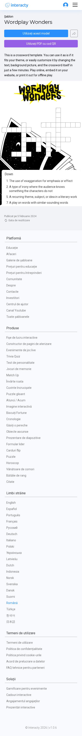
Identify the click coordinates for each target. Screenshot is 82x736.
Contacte (12, 291)
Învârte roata (14, 381)
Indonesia (12, 571)
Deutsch (11, 534)
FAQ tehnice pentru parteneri (25, 667)
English (11, 502)
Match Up (12, 375)
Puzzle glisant (15, 394)
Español (11, 509)
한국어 (10, 615)
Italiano (11, 540)
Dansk (10, 590)
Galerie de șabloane (19, 260)
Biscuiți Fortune (16, 412)
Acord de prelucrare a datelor (25, 661)
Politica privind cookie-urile (23, 655)
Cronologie (13, 419)
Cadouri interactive (18, 695)
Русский (11, 527)
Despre (11, 285)
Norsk (10, 578)
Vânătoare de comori (20, 469)
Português (13, 515)
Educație (12, 247)
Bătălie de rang (16, 475)
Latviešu (11, 559)
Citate (10, 481)
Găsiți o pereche (17, 425)
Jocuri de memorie (18, 369)
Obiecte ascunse (17, 431)
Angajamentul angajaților (23, 701)
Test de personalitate (20, 362)
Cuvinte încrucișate (19, 387)
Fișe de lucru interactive (21, 337)
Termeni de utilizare (19, 642)
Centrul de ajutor (17, 304)
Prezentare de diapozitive (23, 438)
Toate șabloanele (17, 316)
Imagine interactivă (19, 406)
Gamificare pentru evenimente (26, 688)
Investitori (12, 298)
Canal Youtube (16, 310)
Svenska (12, 584)
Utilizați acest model (36, 33)
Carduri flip (13, 450)
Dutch (10, 565)
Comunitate (14, 279)
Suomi (10, 596)
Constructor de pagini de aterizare (29, 344)
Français (11, 521)
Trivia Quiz (13, 356)
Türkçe (10, 609)
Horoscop (12, 463)
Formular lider (15, 444)
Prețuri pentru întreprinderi (24, 273)
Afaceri (11, 254)
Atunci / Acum (15, 400)
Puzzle (11, 456)
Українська (14, 552)
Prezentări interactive (20, 707)
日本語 (10, 621)
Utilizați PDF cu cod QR (41, 43)
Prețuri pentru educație (21, 266)
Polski (10, 546)
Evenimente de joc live (21, 350)
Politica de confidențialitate (24, 649)
